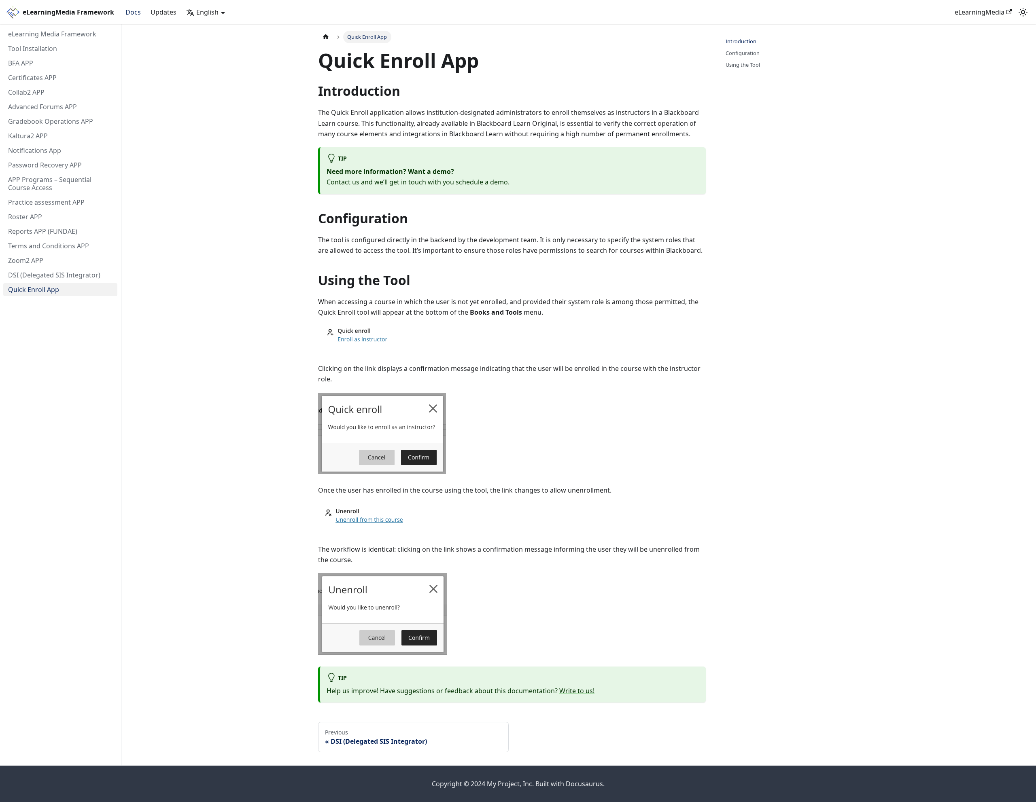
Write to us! (576, 690)
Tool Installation (32, 48)
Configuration (743, 53)
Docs (133, 12)
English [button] (207, 12)
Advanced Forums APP (42, 106)
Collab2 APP (26, 92)
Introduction (741, 41)
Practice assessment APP (46, 202)
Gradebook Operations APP (50, 121)
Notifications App (34, 150)
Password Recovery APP (45, 165)
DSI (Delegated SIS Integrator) (54, 275)
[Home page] (325, 37)
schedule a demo (482, 182)
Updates (163, 12)
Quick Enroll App (33, 289)
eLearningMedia (979, 12)
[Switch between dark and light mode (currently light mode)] (1023, 12)
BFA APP (20, 63)
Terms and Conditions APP (48, 245)
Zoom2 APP (25, 260)
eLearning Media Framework (52, 34)
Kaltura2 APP (28, 135)
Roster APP (25, 216)
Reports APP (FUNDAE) (42, 231)
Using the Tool (743, 64)
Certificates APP (32, 77)
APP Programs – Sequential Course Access (49, 183)
